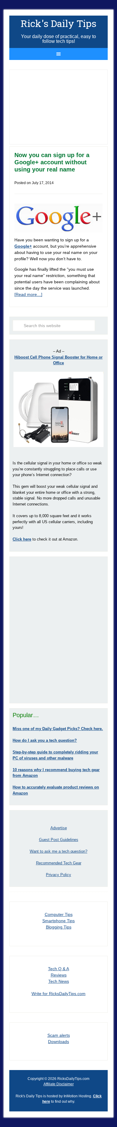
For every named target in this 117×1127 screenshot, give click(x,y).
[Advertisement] (58, 629)
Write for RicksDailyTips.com (59, 993)
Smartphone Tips (58, 920)
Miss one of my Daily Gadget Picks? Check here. (58, 728)
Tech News (58, 981)
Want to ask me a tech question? (58, 851)
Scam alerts (58, 1035)
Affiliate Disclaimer (59, 1084)
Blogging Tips (58, 927)
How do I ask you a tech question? (45, 740)
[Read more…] (28, 294)
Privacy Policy (58, 874)
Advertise (58, 828)
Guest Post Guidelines (58, 839)
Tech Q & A (58, 968)
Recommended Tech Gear (58, 863)
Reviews (59, 975)
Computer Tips (59, 914)
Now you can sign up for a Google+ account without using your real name (51, 162)
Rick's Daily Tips (58, 23)
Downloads (58, 1041)
